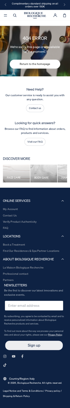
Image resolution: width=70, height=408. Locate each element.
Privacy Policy (55, 335)
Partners (8, 280)
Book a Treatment (14, 244)
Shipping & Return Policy (16, 396)
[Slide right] (64, 5)
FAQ (5, 228)
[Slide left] (6, 5)
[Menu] (5, 15)
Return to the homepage (35, 64)
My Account (10, 209)
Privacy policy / (53, 391)
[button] (14, 15)
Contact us (35, 108)
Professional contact (15, 274)
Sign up (34, 345)
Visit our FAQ (35, 142)
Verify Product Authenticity (20, 222)
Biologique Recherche (29, 383)
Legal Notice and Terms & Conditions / (23, 391)
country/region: (19, 379)
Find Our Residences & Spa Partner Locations (31, 251)
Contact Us (10, 215)
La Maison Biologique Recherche (23, 267)
